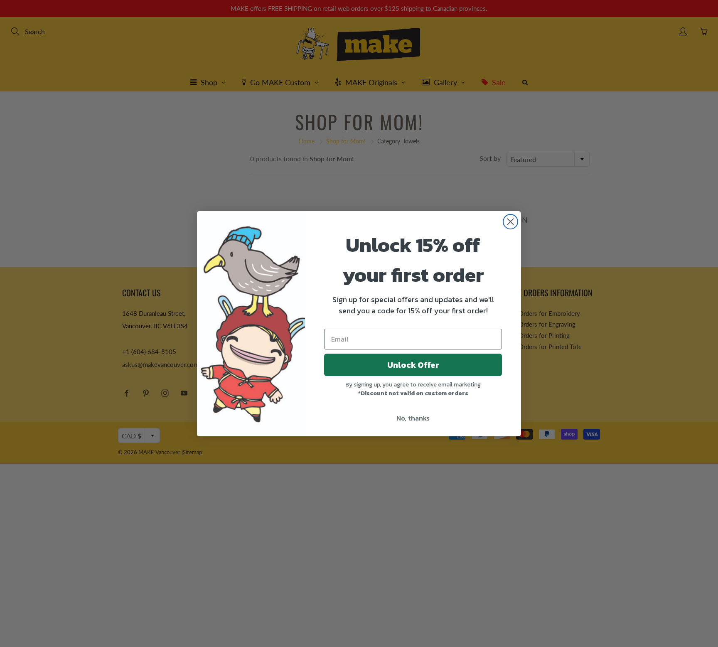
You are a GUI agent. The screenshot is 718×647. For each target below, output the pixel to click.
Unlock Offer (413, 365)
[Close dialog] (510, 221)
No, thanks (413, 418)
